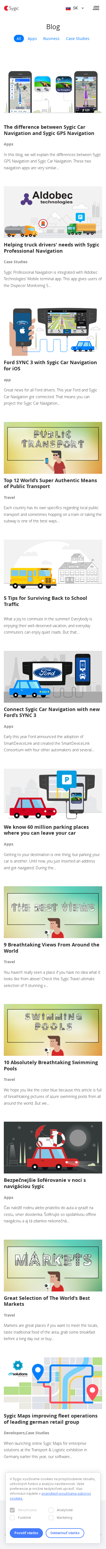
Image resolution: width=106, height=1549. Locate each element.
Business (51, 38)
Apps (32, 38)
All (19, 38)
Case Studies (77, 38)
